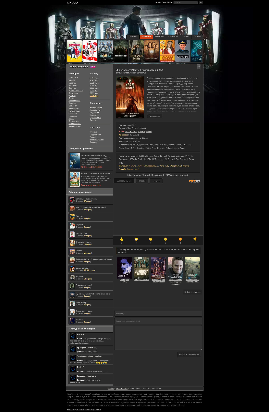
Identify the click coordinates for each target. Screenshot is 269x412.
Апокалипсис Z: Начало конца (192, 281)
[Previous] (68, 52)
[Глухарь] (182, 51)
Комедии (72, 103)
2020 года (94, 80)
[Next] (200, 52)
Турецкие (94, 120)
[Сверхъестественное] (151, 51)
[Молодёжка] (74, 51)
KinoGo (111, 389)
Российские (95, 110)
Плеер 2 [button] (142, 181)
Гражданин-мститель (86, 347)
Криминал (73, 106)
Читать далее (154, 116)
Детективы (73, 93)
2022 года (94, 85)
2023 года (94, 88)
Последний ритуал (124, 281)
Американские (96, 107)
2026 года (94, 96)
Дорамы (93, 142)
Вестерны (73, 85)
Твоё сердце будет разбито (89, 356)
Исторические (74, 101)
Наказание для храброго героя (158, 281)
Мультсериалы (75, 124)
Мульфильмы (74, 126)
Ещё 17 (80, 367)
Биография (73, 78)
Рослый (80, 334)
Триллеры (73, 116)
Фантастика (74, 121)
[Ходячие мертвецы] (120, 51)
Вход (157, 2)
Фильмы (141, 132)
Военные (72, 88)
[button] (199, 67)
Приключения (74, 111)
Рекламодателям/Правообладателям (84, 409)
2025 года (94, 93)
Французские (95, 118)
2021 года (94, 83)
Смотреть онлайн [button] (124, 181)
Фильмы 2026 (131, 132)
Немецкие (94, 115)
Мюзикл (72, 80)
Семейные (73, 113)
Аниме (93, 137)
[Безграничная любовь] (136, 51)
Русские (93, 132)
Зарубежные (95, 134)
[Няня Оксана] (89, 51)
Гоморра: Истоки (141, 280)
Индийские (94, 112)
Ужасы (149, 132)
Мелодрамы (74, 108)
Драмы (71, 98)
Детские (72, 96)
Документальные (76, 90)
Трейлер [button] (156, 181)
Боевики (72, 83)
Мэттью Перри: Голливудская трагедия (175, 282)
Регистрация (167, 2)
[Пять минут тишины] (105, 51)
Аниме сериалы (97, 139)
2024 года (94, 90)
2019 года (94, 78)
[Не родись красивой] (167, 51)
